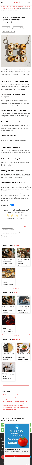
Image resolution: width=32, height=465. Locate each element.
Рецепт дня (26, 225)
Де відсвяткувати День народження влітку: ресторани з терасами (15, 408)
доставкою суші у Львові (19, 76)
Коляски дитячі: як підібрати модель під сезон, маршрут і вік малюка (23, 312)
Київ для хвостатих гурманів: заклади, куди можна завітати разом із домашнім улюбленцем (16, 402)
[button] (27, 463)
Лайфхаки (14, 224)
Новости (20, 224)
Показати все (16, 288)
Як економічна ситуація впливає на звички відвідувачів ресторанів (7, 265)
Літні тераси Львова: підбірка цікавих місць (15, 394)
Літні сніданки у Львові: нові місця (13, 405)
